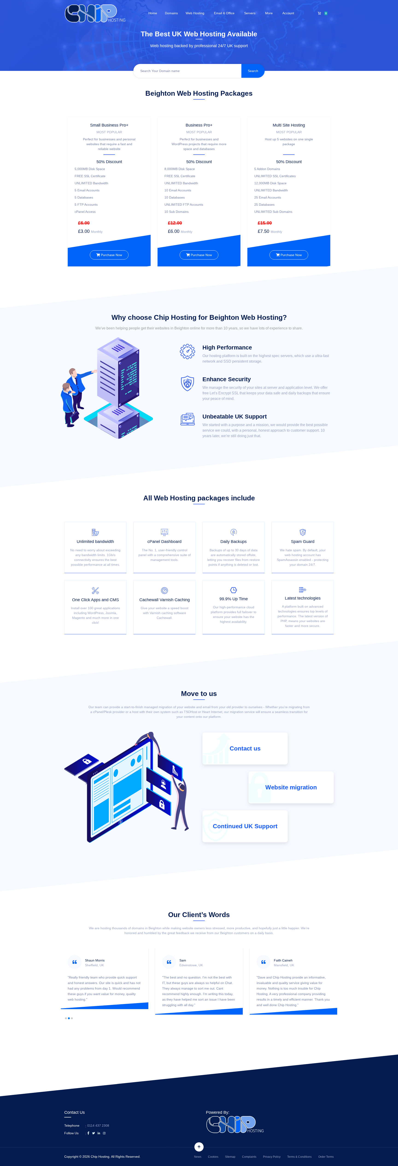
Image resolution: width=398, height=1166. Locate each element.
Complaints (249, 1156)
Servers (250, 13)
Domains (171, 13)
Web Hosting (196, 13)
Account (289, 13)
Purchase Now (111, 255)
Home (152, 13)
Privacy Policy (272, 1156)
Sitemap (230, 1156)
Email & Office (225, 13)
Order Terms (326, 1156)
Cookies (213, 1156)
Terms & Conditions (299, 1156)
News (197, 1156)
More (270, 13)
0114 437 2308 (98, 1125)
